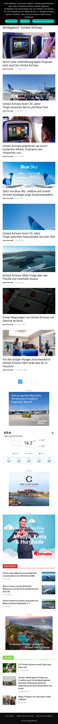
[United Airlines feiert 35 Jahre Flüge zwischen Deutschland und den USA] (29, 217)
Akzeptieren (11, 21)
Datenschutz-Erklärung (25, 716)
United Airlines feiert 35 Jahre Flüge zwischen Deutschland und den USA (29, 235)
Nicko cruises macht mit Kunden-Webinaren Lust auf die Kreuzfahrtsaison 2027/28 (21, 589)
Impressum (9, 716)
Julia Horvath (8, 69)
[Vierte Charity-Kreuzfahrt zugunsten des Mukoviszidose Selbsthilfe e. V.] (48, 604)
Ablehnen (25, 21)
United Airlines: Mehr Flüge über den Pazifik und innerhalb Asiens (25, 277)
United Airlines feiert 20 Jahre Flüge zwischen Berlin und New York (25, 105)
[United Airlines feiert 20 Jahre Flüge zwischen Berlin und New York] (29, 87)
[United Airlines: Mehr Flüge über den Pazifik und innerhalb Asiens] (29, 259)
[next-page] (37, 381)
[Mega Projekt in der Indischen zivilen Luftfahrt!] (9, 700)
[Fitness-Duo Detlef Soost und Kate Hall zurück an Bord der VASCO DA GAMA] (48, 576)
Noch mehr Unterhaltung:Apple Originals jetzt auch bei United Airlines (27, 63)
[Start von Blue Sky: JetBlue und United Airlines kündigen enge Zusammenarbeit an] (29, 175)
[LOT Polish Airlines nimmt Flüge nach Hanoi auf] (9, 668)
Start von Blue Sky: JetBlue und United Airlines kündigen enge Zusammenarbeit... (29, 193)
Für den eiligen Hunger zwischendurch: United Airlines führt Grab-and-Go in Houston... (27, 363)
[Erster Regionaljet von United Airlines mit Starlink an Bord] (29, 301)
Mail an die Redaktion (44, 716)
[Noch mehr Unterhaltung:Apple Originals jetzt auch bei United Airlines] (29, 45)
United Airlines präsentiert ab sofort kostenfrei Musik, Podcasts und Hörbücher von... (25, 149)
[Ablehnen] (54, 12)
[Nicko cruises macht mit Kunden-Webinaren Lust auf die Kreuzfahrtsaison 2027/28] (48, 589)
